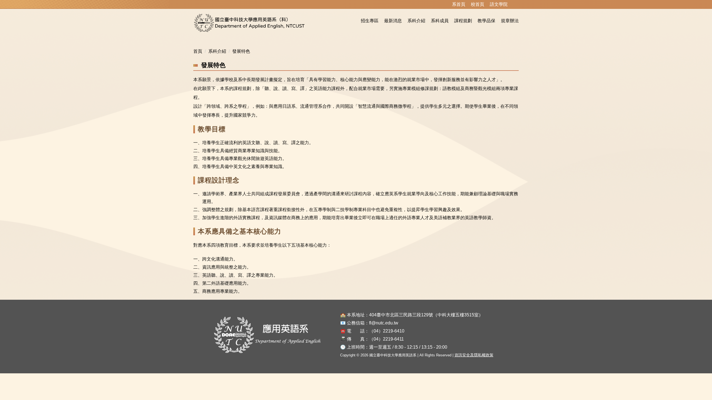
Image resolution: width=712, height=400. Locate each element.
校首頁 (477, 4)
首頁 (197, 51)
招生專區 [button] (370, 20)
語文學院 (499, 4)
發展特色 (241, 51)
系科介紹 (217, 51)
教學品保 (486, 20)
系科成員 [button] (440, 20)
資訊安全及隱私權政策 (473, 355)
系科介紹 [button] (416, 20)
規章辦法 (510, 20)
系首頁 (458, 4)
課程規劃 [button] (463, 20)
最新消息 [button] (393, 20)
